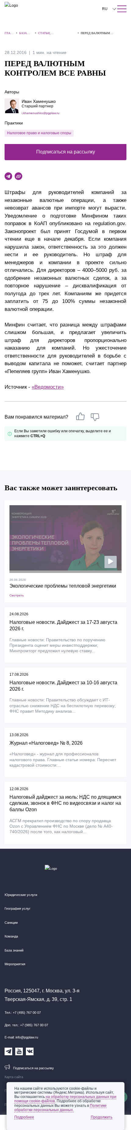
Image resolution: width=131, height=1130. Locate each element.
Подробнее (24, 1117)
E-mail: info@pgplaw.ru (21, 1037)
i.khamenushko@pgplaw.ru (40, 113)
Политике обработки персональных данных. (60, 1107)
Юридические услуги (21, 895)
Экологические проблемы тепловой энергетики (62, 585)
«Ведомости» (48, 387)
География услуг (17, 908)
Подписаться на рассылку (65, 151)
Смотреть (16, 595)
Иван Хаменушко (39, 101)
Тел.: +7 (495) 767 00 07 (23, 1012)
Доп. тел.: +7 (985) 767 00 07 (26, 1025)
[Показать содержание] (121, 8)
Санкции (11, 922)
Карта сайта (14, 1077)
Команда (11, 936)
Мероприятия (15, 964)
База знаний (14, 950)
